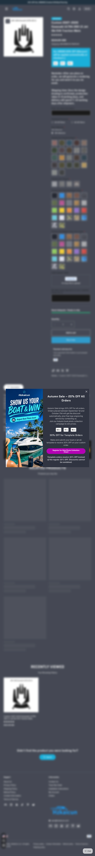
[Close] (86, 391)
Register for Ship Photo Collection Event (66, 451)
